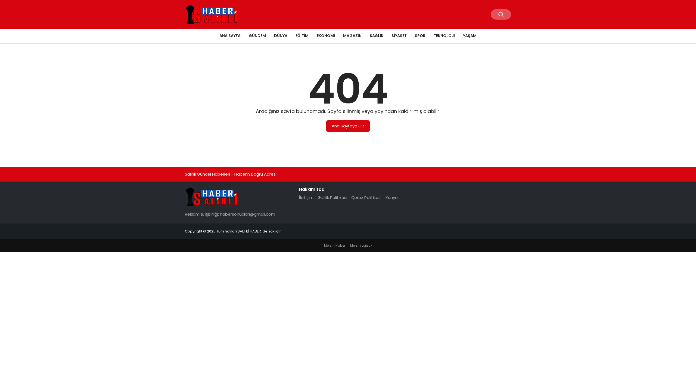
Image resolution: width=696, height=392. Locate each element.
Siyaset (399, 35)
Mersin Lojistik (361, 245)
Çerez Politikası (366, 197)
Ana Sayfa (230, 35)
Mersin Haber (334, 245)
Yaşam (470, 35)
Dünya (280, 35)
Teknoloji (444, 35)
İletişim (306, 197)
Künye (392, 197)
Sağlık (376, 35)
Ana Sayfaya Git (348, 126)
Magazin (352, 35)
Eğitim (302, 35)
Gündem (257, 35)
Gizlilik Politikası (332, 197)
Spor (420, 35)
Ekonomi (326, 35)
